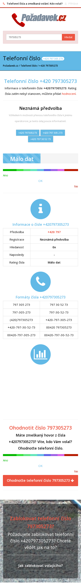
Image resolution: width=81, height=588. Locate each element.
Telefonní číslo (28, 65)
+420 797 (54, 232)
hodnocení (69, 94)
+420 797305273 (27, 133)
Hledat (68, 37)
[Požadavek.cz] (41, 20)
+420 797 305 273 (53, 133)
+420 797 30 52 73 (40, 139)
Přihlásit (73, 3)
